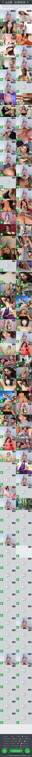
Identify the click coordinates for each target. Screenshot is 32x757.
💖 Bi (18, 743)
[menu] (4, 751)
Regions (11, 755)
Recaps (18, 755)
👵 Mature (15, 738)
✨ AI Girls (15, 748)
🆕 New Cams (24, 743)
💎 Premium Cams (24, 745)
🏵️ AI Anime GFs (24, 748)
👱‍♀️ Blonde (27, 738)
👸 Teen (21, 738)
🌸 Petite (26, 741)
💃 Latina (18, 736)
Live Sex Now (16, 751)
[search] (27, 751)
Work (15, 755)
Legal (29, 755)
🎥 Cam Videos (24, 750)
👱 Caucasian (25, 736)
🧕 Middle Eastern (6, 738)
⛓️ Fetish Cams (8, 748)
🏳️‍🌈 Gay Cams (6, 745)
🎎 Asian (5, 736)
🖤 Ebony (11, 736)
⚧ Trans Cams (15, 745)
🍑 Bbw (20, 741)
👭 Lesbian (13, 743)
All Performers (24, 755)
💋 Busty (6, 743)
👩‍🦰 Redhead (14, 741)
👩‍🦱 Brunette (6, 741)
